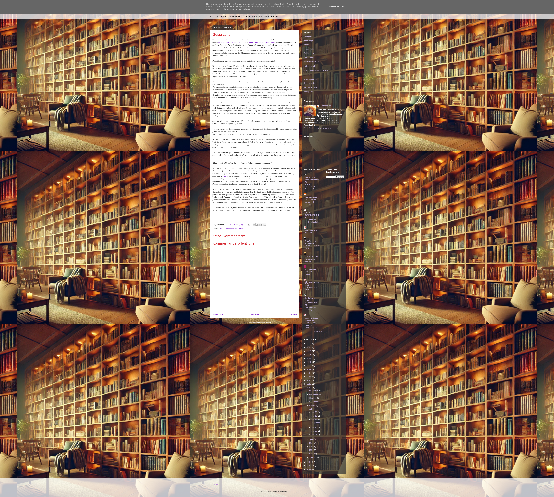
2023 (309, 355)
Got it (345, 7)
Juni (311, 439)
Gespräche (315, 423)
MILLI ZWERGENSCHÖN (312, 215)
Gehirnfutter (309, 53)
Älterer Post (291, 314)
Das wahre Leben (312, 256)
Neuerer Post (218, 314)
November (313, 394)
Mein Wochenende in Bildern (316, 70)
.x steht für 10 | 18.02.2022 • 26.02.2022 (310, 186)
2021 (309, 362)
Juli (311, 409)
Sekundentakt (311, 197)
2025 (309, 347)
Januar (312, 457)
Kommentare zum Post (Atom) (259, 322)
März (311, 450)
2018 (309, 373)
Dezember (313, 391)
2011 (309, 469)
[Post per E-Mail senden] (249, 224)
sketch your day (310, 79)
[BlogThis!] (256, 224)
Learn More (333, 7)
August (312, 405)
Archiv (306, 45)
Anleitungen (309, 40)
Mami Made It (311, 230)
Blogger (291, 491)
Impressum (214, 484)
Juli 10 (314, 427)
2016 (309, 380)
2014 (309, 387)
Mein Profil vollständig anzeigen (317, 128)
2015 (309, 384)
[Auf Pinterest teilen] (265, 224)
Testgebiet (308, 92)
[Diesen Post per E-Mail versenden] (254, 224)
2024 (309, 351)
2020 (309, 366)
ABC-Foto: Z (309, 233)
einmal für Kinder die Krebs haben (262, 42)
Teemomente (309, 83)
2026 (309, 344)
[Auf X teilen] (259, 224)
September (314, 402)
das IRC (225, 176)
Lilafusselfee (325, 106)
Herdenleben (309, 57)
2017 (309, 377)
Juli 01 (314, 435)
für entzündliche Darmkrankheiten (231, 42)
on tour (307, 74)
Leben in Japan (311, 318)
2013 (309, 462)
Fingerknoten (309, 49)
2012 (309, 466)
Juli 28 (314, 412)
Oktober (313, 398)
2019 (309, 369)
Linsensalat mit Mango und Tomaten (311, 202)
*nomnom (308, 36)
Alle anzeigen (317, 331)
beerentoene (310, 269)
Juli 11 (314, 419)
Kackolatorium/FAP (226, 228)
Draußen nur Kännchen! (310, 242)
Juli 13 (314, 416)
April (311, 446)
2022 (309, 358)
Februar (312, 454)
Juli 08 (314, 431)
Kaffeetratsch (240, 228)
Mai (311, 443)
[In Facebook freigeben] (262, 224)
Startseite (255, 314)
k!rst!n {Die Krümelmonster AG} (312, 179)
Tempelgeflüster (310, 87)
